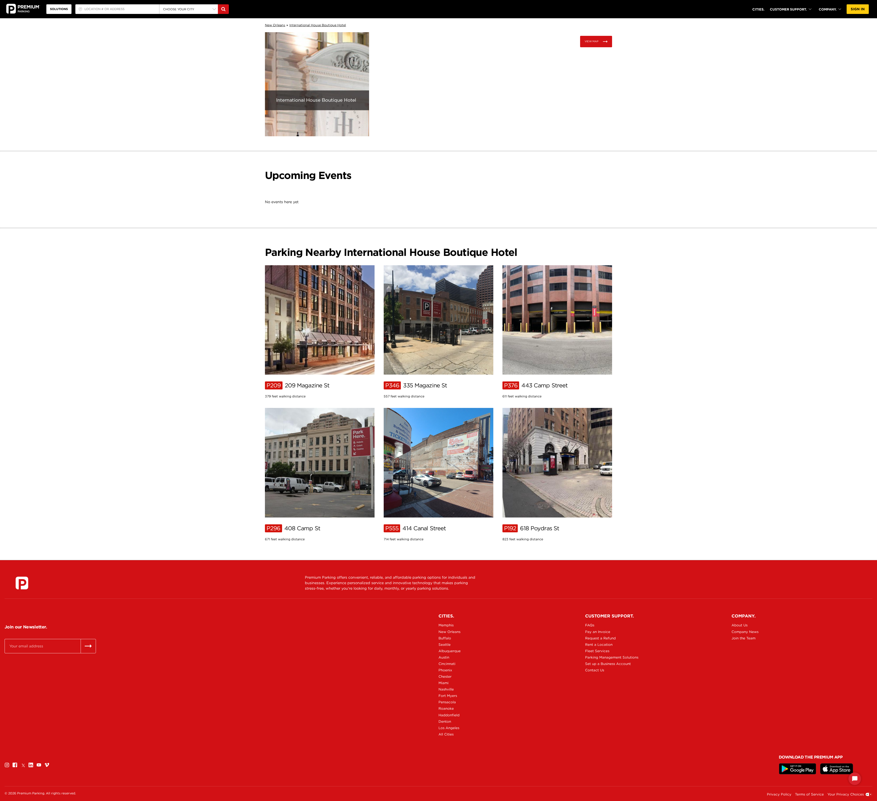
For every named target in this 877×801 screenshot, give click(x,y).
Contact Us (594, 670)
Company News (745, 632)
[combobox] (117, 9)
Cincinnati (446, 664)
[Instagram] (7, 765)
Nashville (446, 689)
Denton (444, 722)
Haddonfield (449, 715)
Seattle (444, 645)
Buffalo (444, 638)
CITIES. (758, 9)
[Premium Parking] (22, 583)
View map (591, 41)
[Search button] (223, 9)
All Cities (446, 734)
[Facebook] (15, 765)
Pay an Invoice (597, 632)
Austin (443, 657)
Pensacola (447, 702)
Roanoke (446, 708)
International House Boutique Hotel (317, 25)
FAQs (589, 625)
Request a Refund (600, 638)
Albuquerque (449, 651)
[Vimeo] (47, 765)
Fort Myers (447, 696)
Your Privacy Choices (845, 794)
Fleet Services (597, 651)
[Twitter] (23, 765)
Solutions (59, 9)
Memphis (446, 625)
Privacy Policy (779, 794)
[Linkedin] (31, 765)
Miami (443, 683)
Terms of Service (809, 794)
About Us (740, 625)
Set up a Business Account (606, 664)
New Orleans (275, 25)
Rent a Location (599, 645)
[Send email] (88, 646)
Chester (445, 677)
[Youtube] (39, 765)
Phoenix (445, 670)
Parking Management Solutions (606, 657)
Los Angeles (448, 728)
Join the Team (743, 638)
